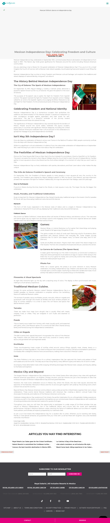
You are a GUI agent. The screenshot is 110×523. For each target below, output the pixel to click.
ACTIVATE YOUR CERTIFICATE (89, 508)
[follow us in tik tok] (42, 501)
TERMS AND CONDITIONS (33, 508)
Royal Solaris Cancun (36, 487)
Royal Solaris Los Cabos (13, 487)
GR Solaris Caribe (57, 487)
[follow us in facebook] (50, 501)
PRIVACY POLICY (70, 508)
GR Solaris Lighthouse (98, 487)
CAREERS (49, 511)
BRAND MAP (60, 511)
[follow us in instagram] (59, 501)
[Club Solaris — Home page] (8, 3)
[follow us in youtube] (68, 501)
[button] (107, 3)
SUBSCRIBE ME (74, 474)
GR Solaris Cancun (77, 487)
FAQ (105, 508)
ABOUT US (17, 508)
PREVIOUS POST (7, 452)
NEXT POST (105, 452)
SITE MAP (7, 508)
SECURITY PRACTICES (53, 508)
